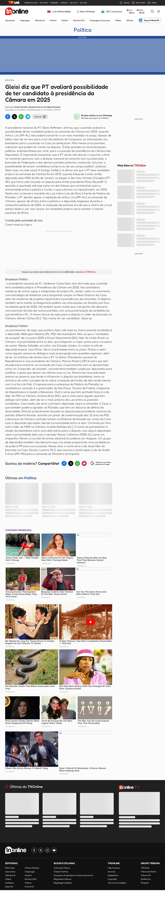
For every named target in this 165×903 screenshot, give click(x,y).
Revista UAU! (79, 20)
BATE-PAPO (140, 3)
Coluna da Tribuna (62, 868)
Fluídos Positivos (61, 871)
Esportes (9, 886)
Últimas (129, 20)
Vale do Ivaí (40, 20)
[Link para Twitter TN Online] (40, 850)
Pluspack (145, 882)
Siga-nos (38, 116)
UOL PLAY (74, 3)
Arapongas (25, 20)
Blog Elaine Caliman (62, 879)
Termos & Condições (117, 882)
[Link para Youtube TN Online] (54, 850)
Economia (29, 886)
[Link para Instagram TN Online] (47, 850)
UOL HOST (44, 3)
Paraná (53, 20)
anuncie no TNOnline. (86, 272)
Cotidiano (9, 882)
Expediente (113, 875)
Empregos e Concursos (100, 20)
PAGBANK (54, 3)
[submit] (152, 11)
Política (64, 20)
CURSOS (64, 3)
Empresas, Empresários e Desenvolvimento (73, 875)
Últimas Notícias (32, 868)
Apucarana (10, 20)
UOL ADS (83, 3)
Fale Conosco (114, 868)
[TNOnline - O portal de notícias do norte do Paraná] (16, 11)
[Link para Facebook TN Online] (34, 850)
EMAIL (154, 3)
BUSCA (127, 3)
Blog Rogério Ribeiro (63, 882)
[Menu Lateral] (158, 11)
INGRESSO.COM (31, 3)
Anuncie (111, 871)
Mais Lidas (9, 868)
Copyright (112, 879)
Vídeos (118, 20)
